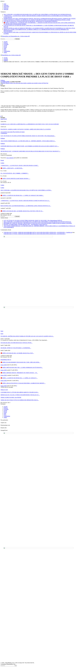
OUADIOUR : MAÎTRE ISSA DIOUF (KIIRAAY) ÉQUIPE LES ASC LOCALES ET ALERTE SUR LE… (27, 336)
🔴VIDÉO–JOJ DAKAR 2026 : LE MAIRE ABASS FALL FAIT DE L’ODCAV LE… (22, 211)
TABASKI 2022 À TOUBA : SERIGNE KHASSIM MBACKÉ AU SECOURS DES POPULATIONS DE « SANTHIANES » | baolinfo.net (38, 232)
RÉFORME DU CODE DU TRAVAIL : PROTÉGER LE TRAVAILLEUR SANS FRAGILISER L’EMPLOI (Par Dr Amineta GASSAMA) (38, 223)
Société (5, 45)
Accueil (5, 41)
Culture (2, 163)
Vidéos (5, 52)
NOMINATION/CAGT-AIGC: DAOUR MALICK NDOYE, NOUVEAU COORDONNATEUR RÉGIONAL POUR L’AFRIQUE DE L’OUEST (40, 18)
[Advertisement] (28, 67)
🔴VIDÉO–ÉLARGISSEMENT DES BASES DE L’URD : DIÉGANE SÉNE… (20, 362)
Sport (5, 49)
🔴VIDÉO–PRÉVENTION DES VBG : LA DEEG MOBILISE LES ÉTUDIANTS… (22, 367)
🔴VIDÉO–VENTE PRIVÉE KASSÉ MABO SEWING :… (15, 178)
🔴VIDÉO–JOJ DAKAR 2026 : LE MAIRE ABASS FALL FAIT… (17, 353)
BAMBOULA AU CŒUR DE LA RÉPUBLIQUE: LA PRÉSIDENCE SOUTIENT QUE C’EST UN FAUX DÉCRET (30, 124)
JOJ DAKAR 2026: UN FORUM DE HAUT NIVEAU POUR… (16, 342)
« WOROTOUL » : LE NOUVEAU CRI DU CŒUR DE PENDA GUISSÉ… (20, 165)
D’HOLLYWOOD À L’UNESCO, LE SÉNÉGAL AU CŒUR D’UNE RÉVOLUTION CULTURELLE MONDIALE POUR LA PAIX (37, 20)
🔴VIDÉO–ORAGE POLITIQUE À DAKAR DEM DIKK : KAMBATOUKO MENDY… (23, 383)
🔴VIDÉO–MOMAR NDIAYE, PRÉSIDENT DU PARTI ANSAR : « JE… (19, 372)
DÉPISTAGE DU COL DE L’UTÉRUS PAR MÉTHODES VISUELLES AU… (20, 395)
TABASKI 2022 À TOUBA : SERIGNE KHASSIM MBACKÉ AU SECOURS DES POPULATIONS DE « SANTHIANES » (35, 233)
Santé (5, 48)
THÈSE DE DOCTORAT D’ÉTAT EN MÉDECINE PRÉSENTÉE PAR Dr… (20, 400)
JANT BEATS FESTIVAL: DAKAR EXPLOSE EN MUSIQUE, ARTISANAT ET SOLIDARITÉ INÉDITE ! (31, 21)
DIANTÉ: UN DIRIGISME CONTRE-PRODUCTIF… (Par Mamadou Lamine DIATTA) (25, 224)
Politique (6, 43)
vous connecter (10, 157)
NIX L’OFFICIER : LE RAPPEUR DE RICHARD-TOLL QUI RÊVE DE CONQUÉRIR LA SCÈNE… (26, 190)
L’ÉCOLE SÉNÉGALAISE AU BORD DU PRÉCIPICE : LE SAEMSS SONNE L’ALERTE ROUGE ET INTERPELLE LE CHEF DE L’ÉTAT (39, 28)
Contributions (7, 51)
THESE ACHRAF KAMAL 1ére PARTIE (11, 397)
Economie (6, 44)
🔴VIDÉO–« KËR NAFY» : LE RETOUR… (12, 168)
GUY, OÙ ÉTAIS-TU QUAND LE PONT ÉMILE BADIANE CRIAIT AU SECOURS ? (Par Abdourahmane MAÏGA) (33, 220)
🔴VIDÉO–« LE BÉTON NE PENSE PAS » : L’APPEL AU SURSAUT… (19, 378)
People (5, 47)
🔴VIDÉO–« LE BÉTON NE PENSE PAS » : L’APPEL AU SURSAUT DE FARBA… (22, 195)
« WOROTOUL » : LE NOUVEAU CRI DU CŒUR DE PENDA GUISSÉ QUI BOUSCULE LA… (25, 200)
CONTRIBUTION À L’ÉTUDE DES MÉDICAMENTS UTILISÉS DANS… (20, 392)
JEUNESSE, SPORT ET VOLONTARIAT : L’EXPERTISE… (16, 348)
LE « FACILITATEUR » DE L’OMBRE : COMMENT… (15, 173)
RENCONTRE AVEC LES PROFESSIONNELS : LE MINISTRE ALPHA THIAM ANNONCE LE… (26, 205)
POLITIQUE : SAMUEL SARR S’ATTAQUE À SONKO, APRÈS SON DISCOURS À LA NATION (26, 129)
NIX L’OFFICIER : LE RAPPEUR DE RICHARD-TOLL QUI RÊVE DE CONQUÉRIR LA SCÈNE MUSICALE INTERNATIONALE (37, 14)
